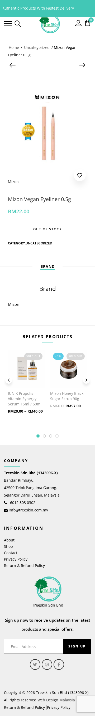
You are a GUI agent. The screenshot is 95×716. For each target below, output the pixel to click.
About (9, 540)
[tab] (47, 266)
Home (14, 47)
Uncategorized (37, 47)
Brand (47, 266)
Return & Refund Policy (24, 565)
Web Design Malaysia (56, 699)
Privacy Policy (15, 559)
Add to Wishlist (80, 176)
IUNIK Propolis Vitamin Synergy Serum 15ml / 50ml (24, 398)
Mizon (13, 181)
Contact (10, 552)
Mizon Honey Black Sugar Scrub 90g (66, 396)
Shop (8, 546)
